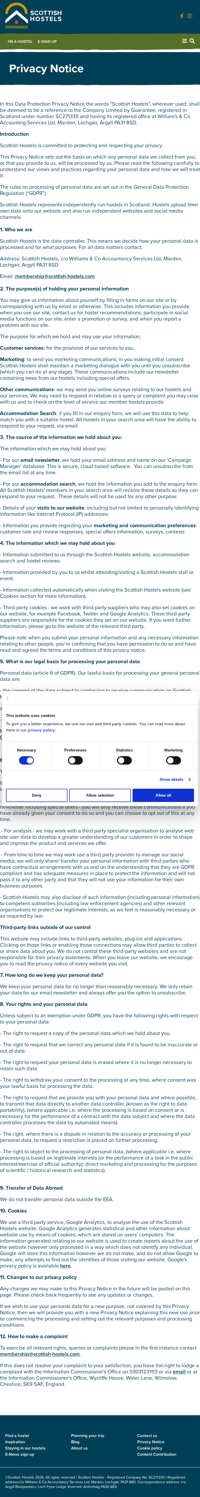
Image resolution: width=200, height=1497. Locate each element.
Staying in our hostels (25, 1448)
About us (79, 1448)
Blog (75, 1442)
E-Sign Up (47, 41)
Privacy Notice (150, 1442)
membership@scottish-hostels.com (55, 276)
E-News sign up (19, 1454)
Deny (36, 795)
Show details (171, 779)
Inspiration (15, 1442)
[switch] (75, 760)
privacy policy (41, 730)
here (65, 1266)
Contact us (147, 1436)
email (179, 1372)
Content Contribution (156, 1454)
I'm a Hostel (20, 41)
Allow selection (100, 795)
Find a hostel (17, 1436)
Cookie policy (149, 1448)
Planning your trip (87, 1436)
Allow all (163, 795)
